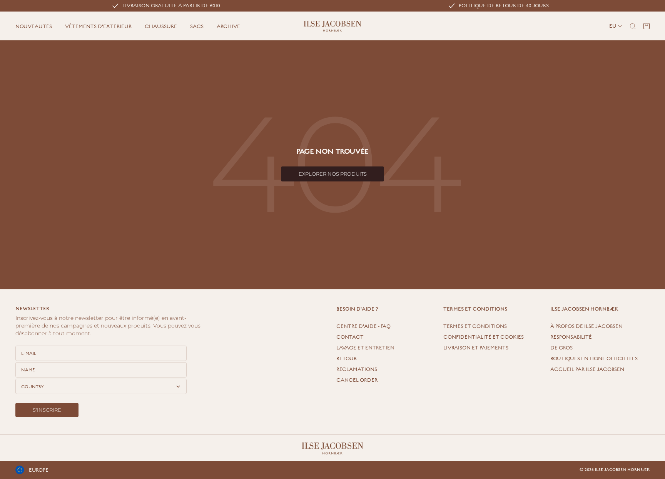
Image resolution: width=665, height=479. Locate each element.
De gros (561, 348)
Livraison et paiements (475, 348)
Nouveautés (33, 26)
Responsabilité (571, 337)
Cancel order (357, 380)
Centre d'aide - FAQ (363, 326)
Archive (228, 26)
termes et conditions (475, 326)
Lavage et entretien (365, 348)
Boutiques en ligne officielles (594, 358)
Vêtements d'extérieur (98, 26)
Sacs (197, 26)
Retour (346, 358)
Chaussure (161, 26)
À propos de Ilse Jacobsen (586, 326)
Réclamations (356, 369)
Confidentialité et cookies (483, 337)
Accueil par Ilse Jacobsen (587, 369)
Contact (350, 337)
